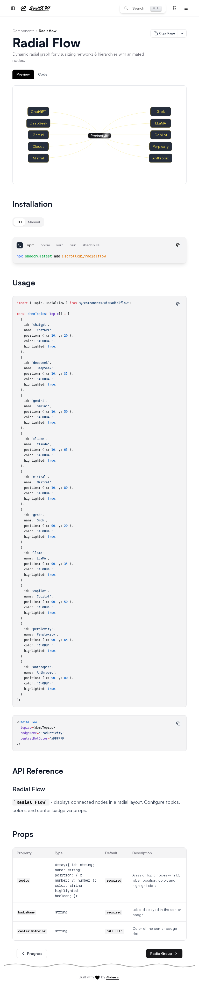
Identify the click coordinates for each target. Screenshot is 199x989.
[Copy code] (178, 245)
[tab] (23, 74)
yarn (59, 245)
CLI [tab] (19, 222)
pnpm (45, 245)
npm (30, 245)
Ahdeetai (112, 977)
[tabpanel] (99, 135)
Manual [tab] (34, 222)
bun (73, 245)
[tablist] (99, 74)
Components (23, 30)
